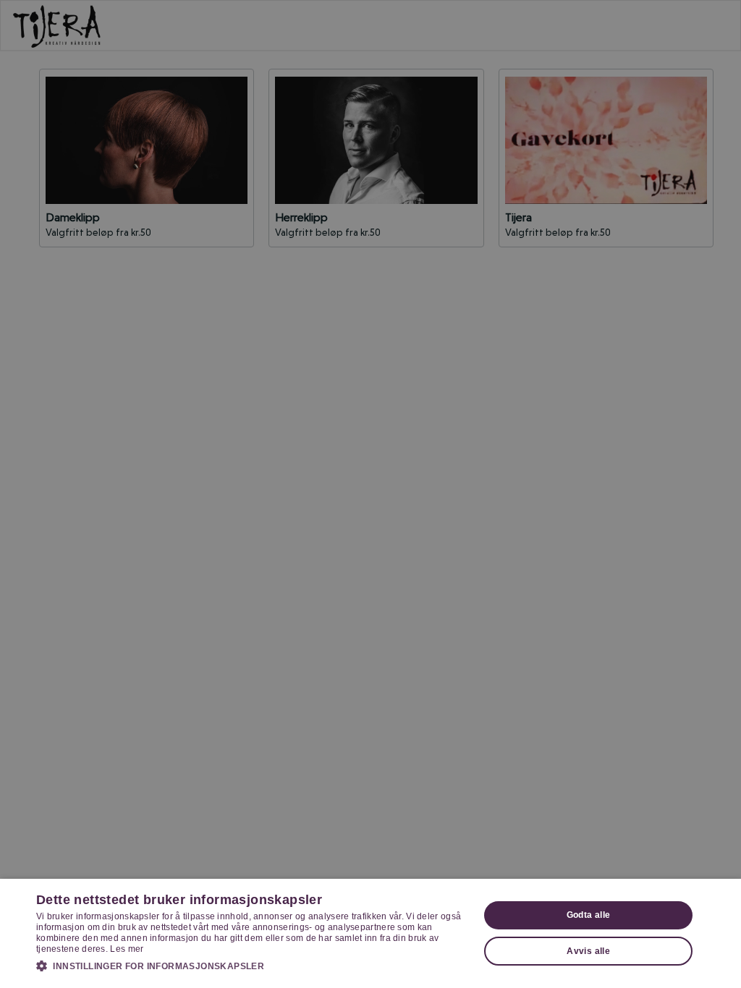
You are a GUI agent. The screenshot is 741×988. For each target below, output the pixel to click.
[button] (251, 965)
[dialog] (370, 933)
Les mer (126, 949)
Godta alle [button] (589, 915)
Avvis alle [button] (588, 951)
